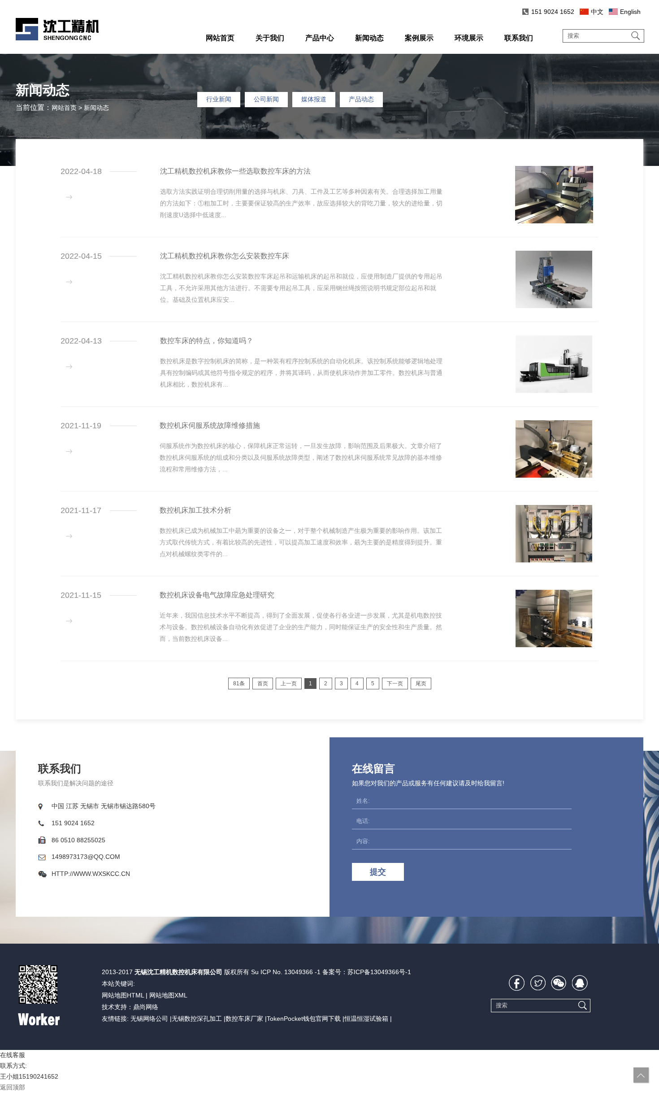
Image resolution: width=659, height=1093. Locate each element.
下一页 (395, 683)
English (630, 11)
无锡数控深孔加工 (197, 1018)
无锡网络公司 (149, 1018)
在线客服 (12, 1054)
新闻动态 (96, 107)
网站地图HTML (123, 995)
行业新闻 (218, 99)
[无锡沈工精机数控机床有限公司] (57, 38)
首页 (262, 683)
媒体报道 (313, 99)
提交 (378, 871)
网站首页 (64, 107)
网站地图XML (168, 995)
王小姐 (9, 1076)
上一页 (289, 683)
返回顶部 (12, 1087)
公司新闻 (266, 99)
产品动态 (361, 99)
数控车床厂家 (244, 1018)
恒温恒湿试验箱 (366, 1018)
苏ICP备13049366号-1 (379, 971)
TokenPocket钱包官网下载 (304, 1018)
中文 (597, 11)
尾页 (421, 683)
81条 (239, 683)
